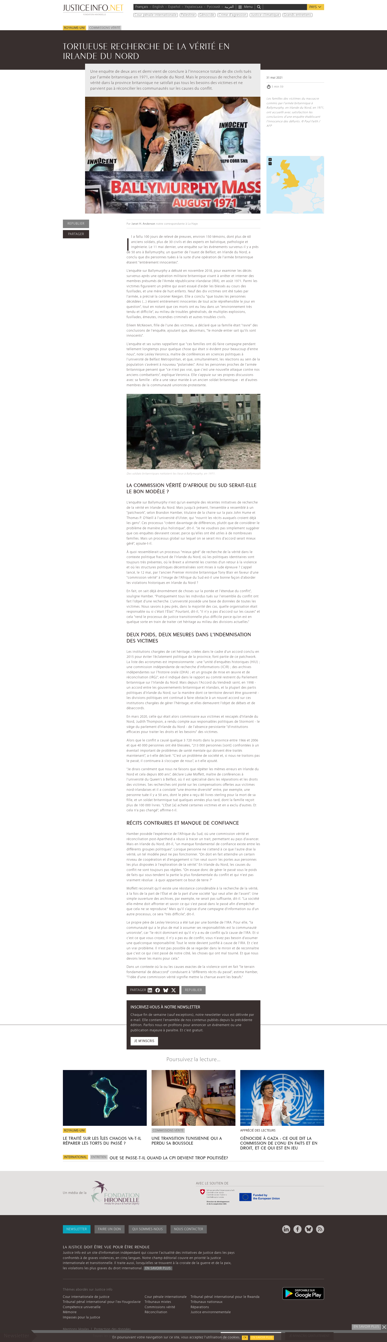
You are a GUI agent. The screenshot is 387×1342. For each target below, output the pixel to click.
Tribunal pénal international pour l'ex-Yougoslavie (102, 1302)
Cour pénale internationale (156, 15)
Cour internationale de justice (86, 1297)
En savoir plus (262, 1337)
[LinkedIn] (286, 1229)
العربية (229, 7)
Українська (194, 7)
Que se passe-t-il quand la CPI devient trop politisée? (169, 1157)
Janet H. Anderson (143, 223)
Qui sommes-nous (147, 1229)
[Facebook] (297, 1229)
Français (141, 7)
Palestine (188, 15)
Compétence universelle (82, 1307)
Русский (213, 7)
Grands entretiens (297, 15)
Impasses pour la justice (81, 1317)
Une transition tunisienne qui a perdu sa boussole (187, 1140)
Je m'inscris (144, 1041)
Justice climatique (265, 15)
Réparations (200, 1307)
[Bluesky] (309, 1229)
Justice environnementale (211, 1312)
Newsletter (77, 1229)
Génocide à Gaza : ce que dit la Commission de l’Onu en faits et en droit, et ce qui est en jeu (278, 1142)
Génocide (206, 15)
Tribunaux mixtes (158, 1302)
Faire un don (109, 1229)
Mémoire (70, 1312)
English (158, 7)
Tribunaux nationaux (207, 1302)
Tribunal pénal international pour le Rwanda (225, 1297)
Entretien (98, 1157)
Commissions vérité (104, 28)
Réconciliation (156, 1312)
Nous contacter (188, 1229)
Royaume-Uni (74, 28)
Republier (76, 223)
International (75, 1157)
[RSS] (320, 1229)
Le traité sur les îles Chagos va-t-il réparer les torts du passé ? (102, 1140)
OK (245, 1337)
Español (174, 7)
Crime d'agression (233, 15)
